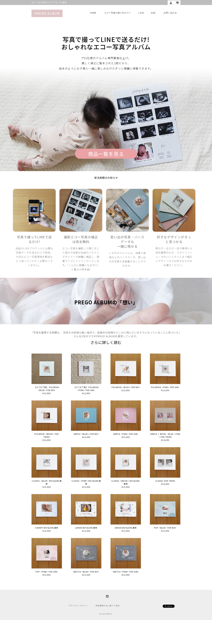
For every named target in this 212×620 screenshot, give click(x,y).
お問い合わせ (170, 13)
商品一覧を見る (106, 153)
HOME (93, 13)
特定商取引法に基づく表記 (107, 605)
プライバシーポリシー (78, 605)
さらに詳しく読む (106, 342)
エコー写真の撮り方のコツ (117, 13)
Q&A (153, 13)
